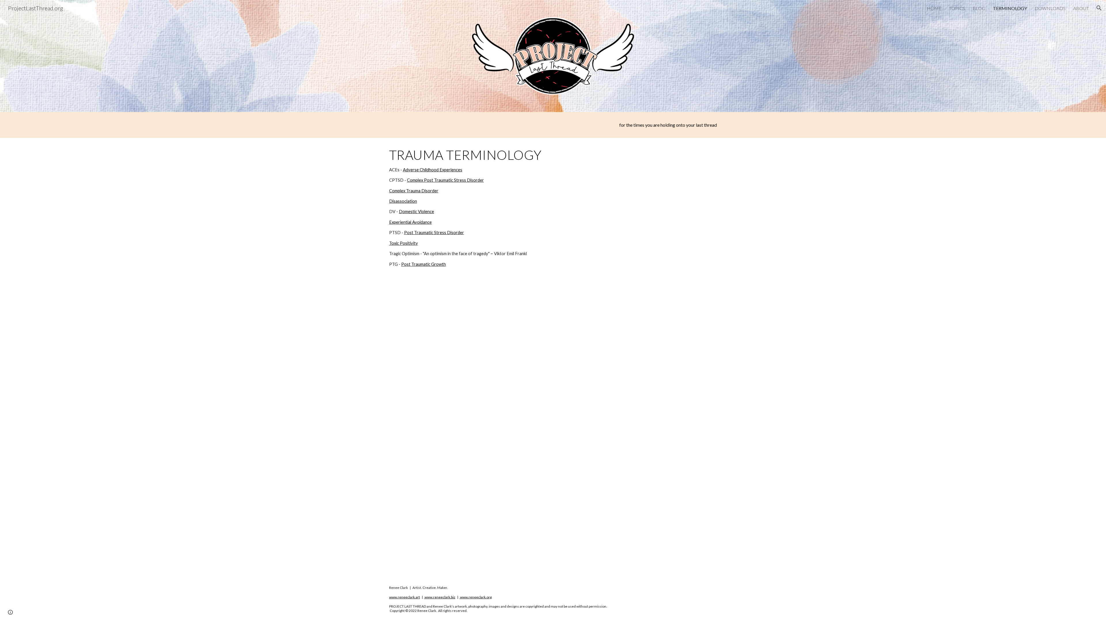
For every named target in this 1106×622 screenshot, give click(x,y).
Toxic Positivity (403, 243)
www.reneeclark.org (475, 597)
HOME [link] (934, 8)
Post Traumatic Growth (423, 264)
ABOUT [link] (1081, 8)
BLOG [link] (979, 8)
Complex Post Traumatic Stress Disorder (445, 180)
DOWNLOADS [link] (1050, 8)
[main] (553, 125)
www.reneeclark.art (404, 597)
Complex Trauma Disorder (413, 190)
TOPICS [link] (957, 8)
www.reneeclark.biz (440, 597)
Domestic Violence (416, 211)
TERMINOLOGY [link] (1010, 8)
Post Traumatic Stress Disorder (434, 232)
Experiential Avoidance (410, 222)
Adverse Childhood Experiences (432, 169)
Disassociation (403, 201)
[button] (1099, 8)
